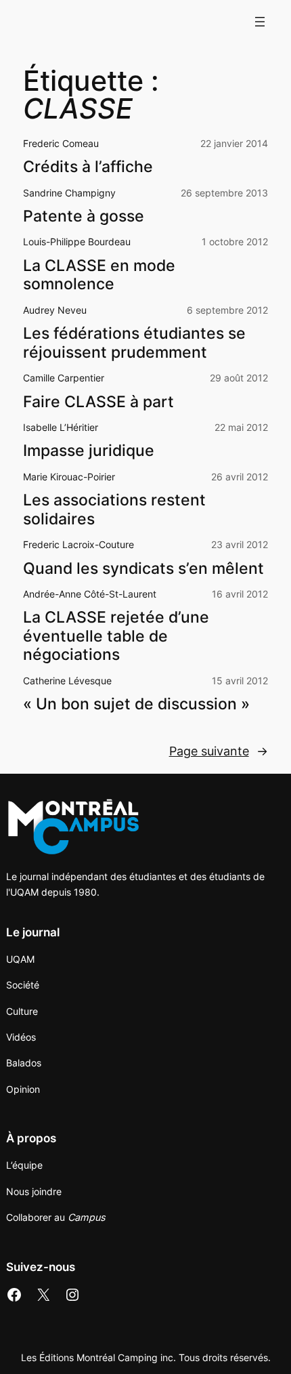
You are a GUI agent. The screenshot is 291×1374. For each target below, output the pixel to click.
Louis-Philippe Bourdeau (77, 241)
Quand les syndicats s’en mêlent (143, 569)
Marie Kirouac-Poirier (69, 476)
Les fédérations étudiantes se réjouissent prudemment (134, 343)
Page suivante (218, 751)
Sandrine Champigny (69, 193)
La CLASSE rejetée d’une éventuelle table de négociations (116, 636)
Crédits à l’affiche (88, 167)
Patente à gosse (83, 216)
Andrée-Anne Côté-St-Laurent (89, 594)
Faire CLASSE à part (98, 402)
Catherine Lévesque (67, 680)
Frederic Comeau (61, 143)
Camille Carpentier (63, 377)
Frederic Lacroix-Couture (78, 544)
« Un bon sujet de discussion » (136, 704)
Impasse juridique (88, 451)
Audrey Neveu (55, 310)
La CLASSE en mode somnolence (99, 275)
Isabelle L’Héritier (60, 427)
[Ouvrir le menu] (260, 22)
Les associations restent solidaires (114, 509)
